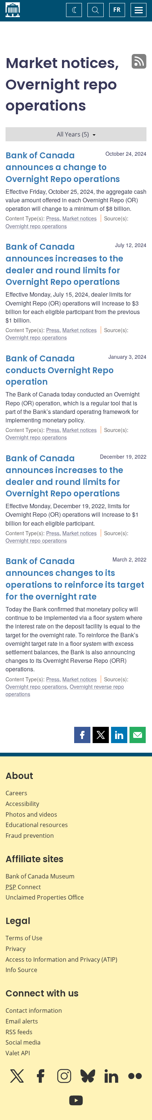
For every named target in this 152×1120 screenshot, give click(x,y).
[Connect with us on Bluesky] (88, 1081)
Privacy (15, 949)
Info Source (21, 970)
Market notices (79, 218)
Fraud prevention (30, 835)
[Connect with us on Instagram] (65, 1081)
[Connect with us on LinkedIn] (112, 1081)
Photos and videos (31, 814)
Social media (23, 1042)
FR (117, 10)
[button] (82, 735)
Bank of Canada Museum (40, 876)
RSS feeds (19, 1032)
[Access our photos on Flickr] (135, 1081)
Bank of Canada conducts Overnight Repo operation (60, 370)
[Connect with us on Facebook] (41, 1081)
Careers (16, 793)
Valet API (18, 1053)
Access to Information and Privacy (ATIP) (61, 959)
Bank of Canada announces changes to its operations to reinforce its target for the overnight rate (75, 579)
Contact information (34, 1010)
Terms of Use (24, 938)
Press (52, 218)
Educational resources (37, 825)
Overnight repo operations (36, 226)
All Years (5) (73, 134)
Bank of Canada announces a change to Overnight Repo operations (63, 167)
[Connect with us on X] (18, 1081)
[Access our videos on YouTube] (76, 1106)
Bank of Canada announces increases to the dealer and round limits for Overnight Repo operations (64, 264)
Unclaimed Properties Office (45, 897)
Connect (23, 887)
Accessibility (22, 804)
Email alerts (22, 1021)
